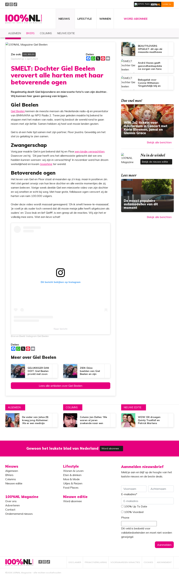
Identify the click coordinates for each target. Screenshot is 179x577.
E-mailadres (129, 494)
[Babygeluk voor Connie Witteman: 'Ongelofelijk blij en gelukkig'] (147, 83)
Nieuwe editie (132, 407)
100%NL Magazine (23, 19)
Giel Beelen (28, 54)
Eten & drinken (72, 475)
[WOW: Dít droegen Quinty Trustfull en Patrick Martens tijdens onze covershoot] (147, 420)
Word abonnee (110, 448)
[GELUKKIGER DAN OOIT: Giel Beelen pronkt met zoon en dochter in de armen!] (34, 371)
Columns (72, 407)
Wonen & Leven (73, 471)
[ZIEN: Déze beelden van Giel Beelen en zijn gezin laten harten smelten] (86, 371)
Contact (10, 509)
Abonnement (164, 562)
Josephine (46, 164)
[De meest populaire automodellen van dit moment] (147, 195)
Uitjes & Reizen (72, 483)
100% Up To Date (135, 506)
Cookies (148, 562)
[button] (154, 4)
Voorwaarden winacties (125, 562)
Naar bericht (60, 328)
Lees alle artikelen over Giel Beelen (60, 385)
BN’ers (9, 475)
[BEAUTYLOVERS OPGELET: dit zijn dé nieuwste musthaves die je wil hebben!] (147, 49)
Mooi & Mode (71, 479)
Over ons (11, 501)
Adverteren (12, 505)
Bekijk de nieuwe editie (155, 161)
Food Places (70, 487)
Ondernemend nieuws (19, 513)
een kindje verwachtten (89, 151)
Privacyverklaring (96, 562)
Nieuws (11, 466)
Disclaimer (75, 562)
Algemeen (14, 407)
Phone (125, 517)
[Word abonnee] (140, 446)
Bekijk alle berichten (159, 142)
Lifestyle (71, 466)
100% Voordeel (134, 512)
